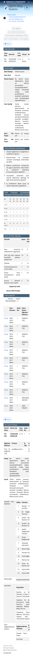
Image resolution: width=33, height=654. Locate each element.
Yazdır (8, 44)
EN (28, 2)
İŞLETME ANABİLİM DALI (16, 19)
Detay (6, 318)
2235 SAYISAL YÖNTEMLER (16, 21)
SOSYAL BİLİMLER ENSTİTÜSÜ (17, 17)
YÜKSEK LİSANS (11, 15)
